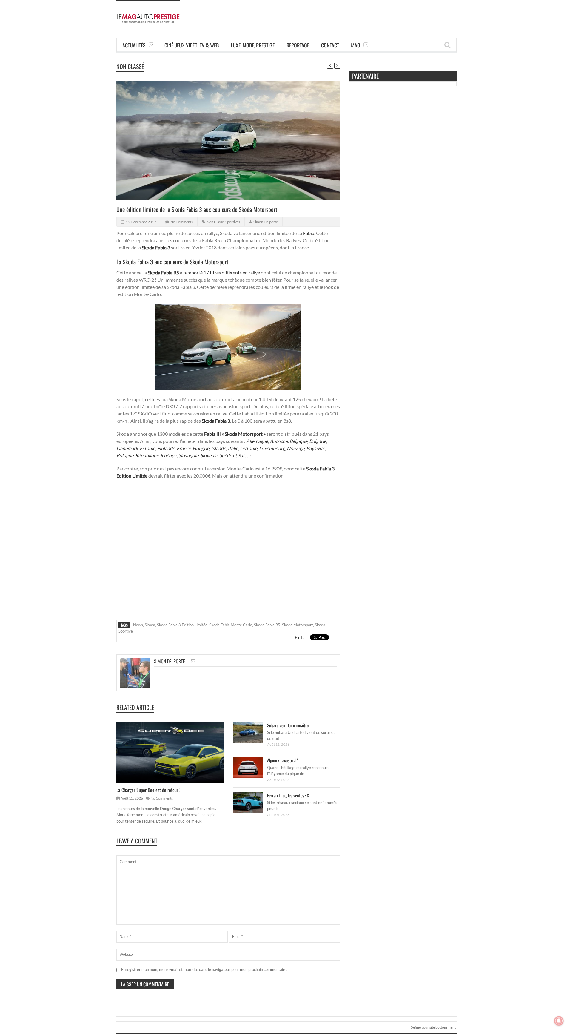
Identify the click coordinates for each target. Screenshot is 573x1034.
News (138, 624)
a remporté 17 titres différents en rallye (220, 272)
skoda (150, 624)
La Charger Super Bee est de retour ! (148, 790)
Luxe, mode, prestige (253, 45)
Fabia (308, 233)
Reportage (297, 45)
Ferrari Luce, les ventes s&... (289, 795)
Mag (355, 45)
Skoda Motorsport (297, 624)
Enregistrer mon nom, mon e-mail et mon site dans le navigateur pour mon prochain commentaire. (204, 969)
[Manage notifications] (559, 1021)
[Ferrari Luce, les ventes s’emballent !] (252, 802)
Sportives (232, 222)
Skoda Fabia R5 (267, 624)
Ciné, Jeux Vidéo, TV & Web (191, 45)
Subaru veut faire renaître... (289, 725)
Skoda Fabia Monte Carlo (230, 624)
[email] (193, 661)
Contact (330, 45)
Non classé (130, 66)
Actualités (134, 45)
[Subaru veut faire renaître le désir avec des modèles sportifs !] (252, 732)
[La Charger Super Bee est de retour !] (174, 752)
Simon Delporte (265, 222)
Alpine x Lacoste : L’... (284, 760)
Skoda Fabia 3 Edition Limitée (182, 624)
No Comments (181, 222)
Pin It (299, 637)
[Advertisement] (348, 13)
